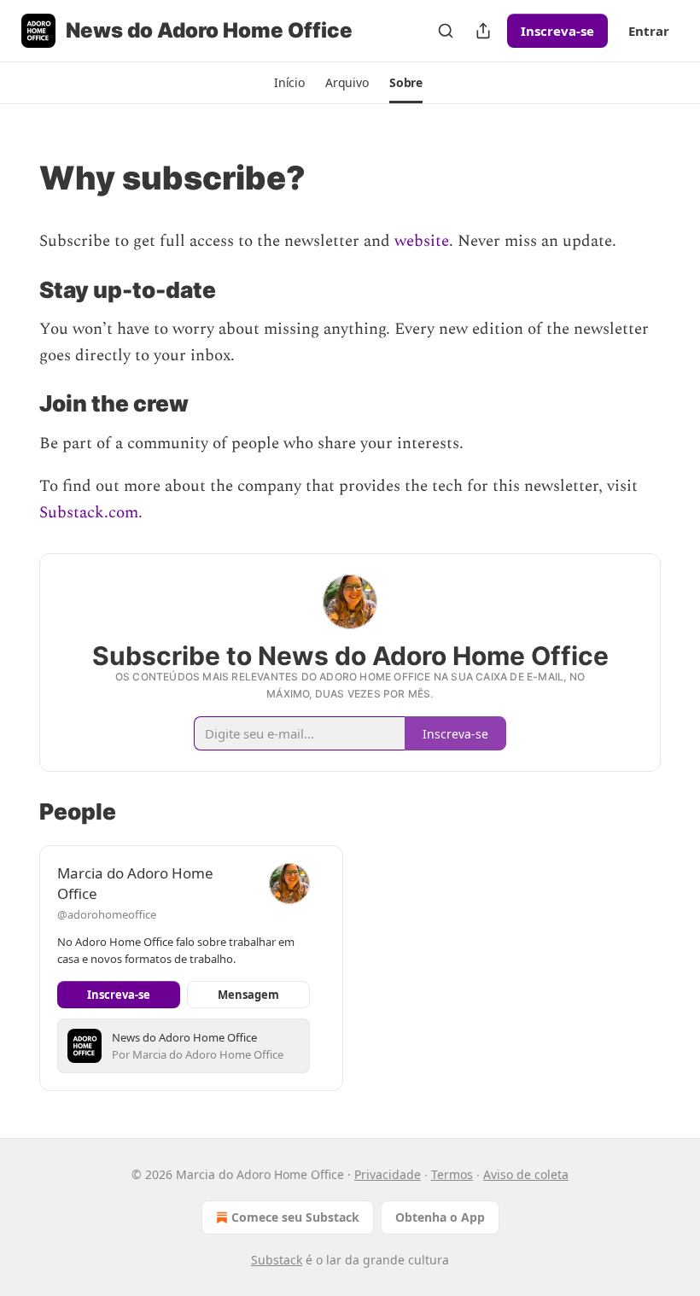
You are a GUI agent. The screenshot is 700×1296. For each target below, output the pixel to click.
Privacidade (387, 1174)
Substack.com (88, 512)
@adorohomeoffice (106, 914)
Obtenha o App (440, 1217)
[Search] (446, 31)
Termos (452, 1174)
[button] (289, 82)
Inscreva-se (557, 30)
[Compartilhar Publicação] (483, 31)
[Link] (15, 177)
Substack (276, 1260)
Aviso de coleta (526, 1174)
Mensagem (248, 994)
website (421, 241)
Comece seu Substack (295, 1217)
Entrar (648, 30)
